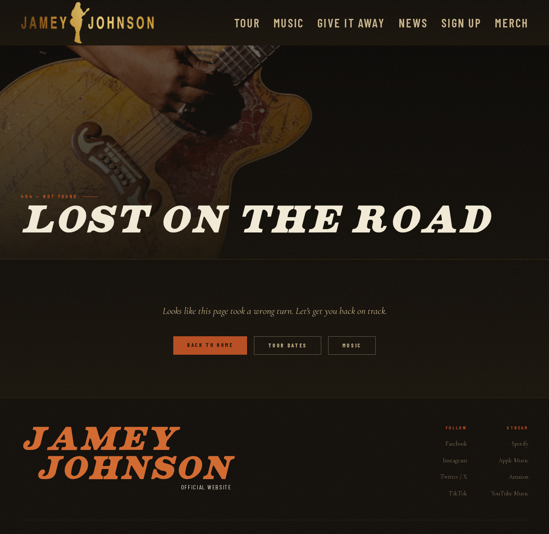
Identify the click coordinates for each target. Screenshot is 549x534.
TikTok (458, 493)
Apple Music (513, 460)
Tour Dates (287, 345)
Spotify (520, 443)
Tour (247, 22)
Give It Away (351, 22)
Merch (511, 22)
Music (289, 22)
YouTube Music (509, 493)
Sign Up (461, 22)
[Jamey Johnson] (87, 22)
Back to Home (210, 344)
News (413, 22)
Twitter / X (453, 476)
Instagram (455, 460)
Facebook (456, 443)
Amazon (518, 476)
